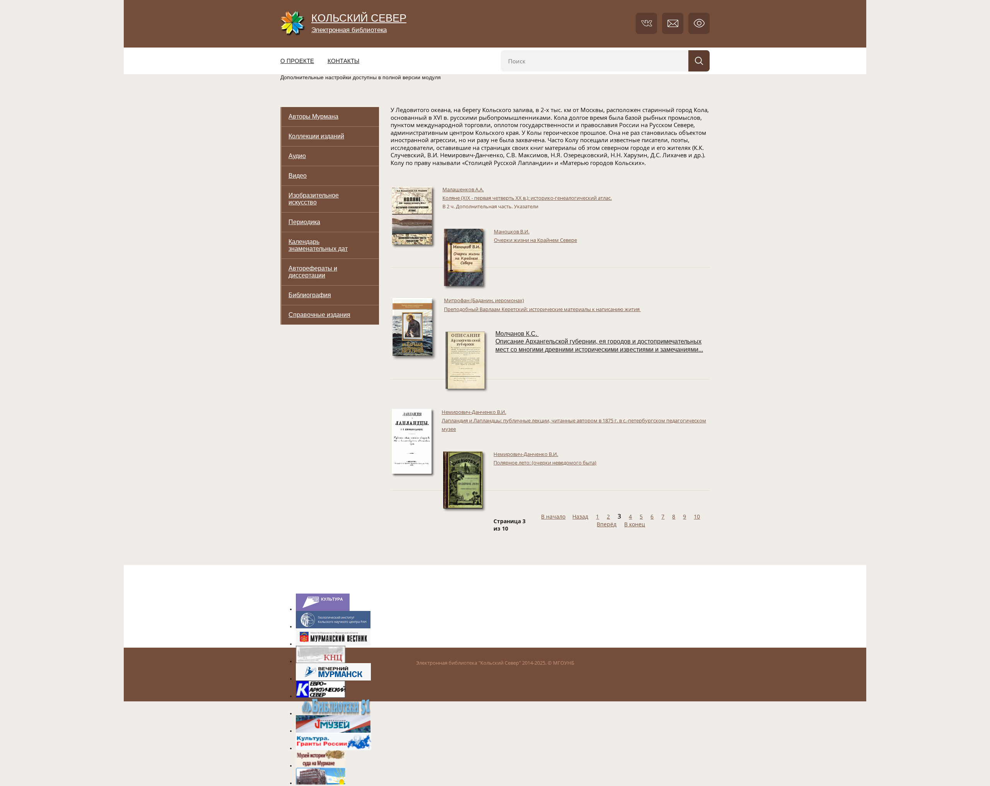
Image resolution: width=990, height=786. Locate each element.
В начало (553, 516)
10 (697, 516)
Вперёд (606, 524)
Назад (580, 516)
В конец (634, 524)
